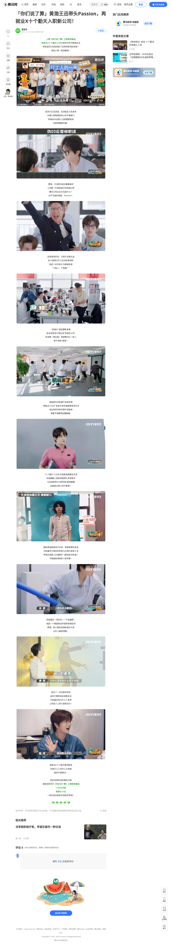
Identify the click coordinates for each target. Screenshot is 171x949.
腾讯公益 (80, 929)
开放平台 (56, 929)
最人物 (18, 838)
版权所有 (64, 940)
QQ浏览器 (89, 929)
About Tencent (29, 929)
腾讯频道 (97, 929)
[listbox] (60, 829)
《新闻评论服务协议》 (52, 847)
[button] (148, 23)
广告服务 (64, 929)
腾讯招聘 (72, 929)
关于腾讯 (19, 929)
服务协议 (40, 929)
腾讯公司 (57, 940)
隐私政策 (48, 929)
